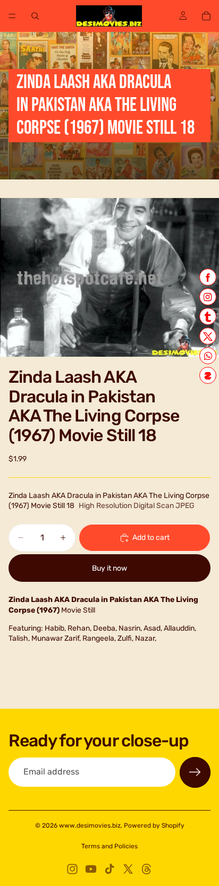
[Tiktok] (109, 869)
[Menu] (12, 16)
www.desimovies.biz (90, 825)
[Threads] (146, 869)
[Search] (35, 16)
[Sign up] (195, 772)
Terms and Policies (109, 846)
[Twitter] (128, 869)
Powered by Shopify (154, 825)
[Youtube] (91, 869)
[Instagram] (72, 869)
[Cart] (206, 16)
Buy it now (109, 568)
